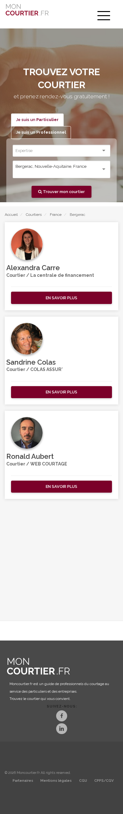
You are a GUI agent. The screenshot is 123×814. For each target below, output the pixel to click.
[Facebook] (61, 716)
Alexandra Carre (33, 268)
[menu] (104, 16)
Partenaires (23, 781)
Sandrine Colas (31, 362)
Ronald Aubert (30, 456)
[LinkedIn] (61, 729)
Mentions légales (56, 781)
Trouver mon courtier (63, 191)
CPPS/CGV (104, 781)
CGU (83, 781)
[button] (61, 298)
